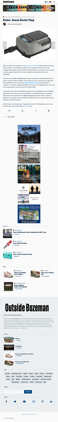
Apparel (19, 270)
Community (39, 376)
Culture (32, 382)
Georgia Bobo (18, 276)
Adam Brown (16, 256)
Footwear (26, 376)
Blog (45, 382)
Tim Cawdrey (16, 245)
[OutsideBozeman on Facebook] (6, 401)
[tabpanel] (29, 45)
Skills (13, 376)
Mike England (11, 24)
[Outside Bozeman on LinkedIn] (51, 401)
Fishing (42, 373)
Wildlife (18, 379)
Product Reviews (15, 17)
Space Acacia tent (31, 65)
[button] (9, 111)
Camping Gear (47, 376)
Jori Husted (16, 234)
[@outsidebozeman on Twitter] (15, 401)
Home (6, 17)
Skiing (8, 379)
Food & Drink (35, 379)
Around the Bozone (17, 373)
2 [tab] (29, 60)
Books (36, 373)
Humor (8, 376)
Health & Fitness (26, 379)
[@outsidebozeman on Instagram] (34, 401)
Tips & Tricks (24, 382)
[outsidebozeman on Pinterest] (42, 401)
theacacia (26, 106)
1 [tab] (28, 60)
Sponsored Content (46, 379)
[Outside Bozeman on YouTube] (24, 401)
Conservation (49, 373)
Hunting (32, 376)
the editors (18, 340)
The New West (15, 382)
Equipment (19, 230)
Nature (31, 373)
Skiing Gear (39, 382)
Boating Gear (11, 116)
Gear (9, 17)
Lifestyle (7, 373)
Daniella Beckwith (45, 276)
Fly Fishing (19, 376)
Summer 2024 (18, 24)
